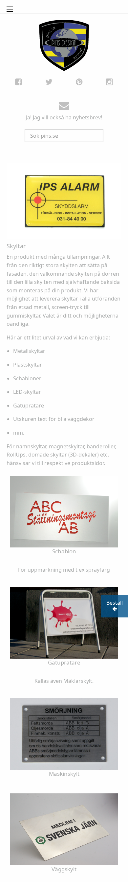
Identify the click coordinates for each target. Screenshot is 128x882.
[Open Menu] (10, 9)
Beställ (114, 602)
